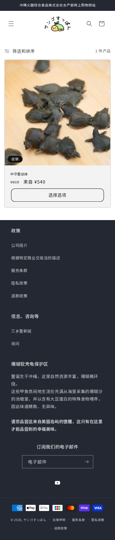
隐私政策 (19, 283)
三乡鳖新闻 (21, 331)
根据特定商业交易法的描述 (35, 258)
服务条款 (19, 270)
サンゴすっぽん (34, 519)
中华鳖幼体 (19, 174)
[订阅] (87, 461)
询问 (15, 343)
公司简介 (19, 245)
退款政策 (19, 295)
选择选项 (57, 195)
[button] (11, 24)
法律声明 (59, 519)
